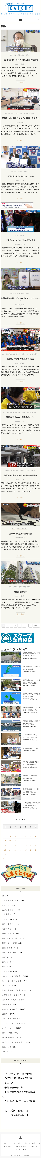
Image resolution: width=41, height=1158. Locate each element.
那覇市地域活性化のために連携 (21, 176)
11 (15, 841)
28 (31, 850)
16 (5, 845)
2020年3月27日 (19, 180)
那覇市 (28, 55)
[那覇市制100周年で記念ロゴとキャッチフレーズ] (20, 279)
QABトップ (25, 1149)
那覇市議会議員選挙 (25, 587)
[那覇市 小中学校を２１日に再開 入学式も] (20, 99)
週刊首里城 (6, 1004)
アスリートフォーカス (11, 1023)
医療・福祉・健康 (20, 412)
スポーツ (6, 919)
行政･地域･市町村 (15, 55)
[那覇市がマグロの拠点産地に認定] (20, 339)
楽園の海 (6, 1014)
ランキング (34, 1146)
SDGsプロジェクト (10, 1037)
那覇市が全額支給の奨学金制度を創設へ (20, 475)
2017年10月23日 (20, 538)
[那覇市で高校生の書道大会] (20, 514)
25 (15, 850)
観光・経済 (5, 354)
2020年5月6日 (19, 122)
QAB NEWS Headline (23, 1155)
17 (10, 845)
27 (25, 850)
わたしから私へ (8, 905)
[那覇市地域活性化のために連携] (20, 157)
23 (5, 850)
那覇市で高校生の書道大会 (20, 533)
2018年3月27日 (19, 479)
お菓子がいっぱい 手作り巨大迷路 (20, 240)
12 (20, 841)
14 (31, 841)
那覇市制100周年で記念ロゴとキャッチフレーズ (20, 299)
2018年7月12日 (19, 363)
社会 (15, 171)
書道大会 (24, 528)
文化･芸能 (6, 948)
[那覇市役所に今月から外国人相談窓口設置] (20, 41)
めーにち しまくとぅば (11, 981)
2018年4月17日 (19, 421)
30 (5, 854)
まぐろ (29, 354)
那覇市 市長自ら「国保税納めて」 (20, 417)
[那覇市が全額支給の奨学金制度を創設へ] (20, 456)
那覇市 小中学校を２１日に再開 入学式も (20, 118)
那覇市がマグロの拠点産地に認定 (20, 359)
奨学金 (28, 470)
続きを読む (20, 82)
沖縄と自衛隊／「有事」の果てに (16, 990)
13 (25, 841)
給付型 (33, 470)
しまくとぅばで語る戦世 (12, 976)
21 (31, 845)
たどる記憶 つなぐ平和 (11, 995)
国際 (4, 967)
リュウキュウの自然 (10, 1018)
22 (36, 845)
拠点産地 (35, 354)
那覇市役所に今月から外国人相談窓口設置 (20, 60)
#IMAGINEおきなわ (11, 1009)
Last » (36, 626)
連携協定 (26, 171)
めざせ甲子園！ (8, 910)
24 (10, 850)
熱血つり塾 (6, 1047)
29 (36, 850)
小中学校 (32, 113)
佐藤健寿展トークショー (31, 748)
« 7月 (2, 858)
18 (15, 845)
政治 (22, 55)
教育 (6, 113)
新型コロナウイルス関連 (15, 113)
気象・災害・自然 (9, 952)
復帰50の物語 (8, 1033)
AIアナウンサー (9, 1028)
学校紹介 (7, 914)
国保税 (29, 412)
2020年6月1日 (19, 64)
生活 (4, 896)
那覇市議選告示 (20, 591)
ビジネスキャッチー (10, 929)
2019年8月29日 (19, 305)
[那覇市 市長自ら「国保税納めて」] (20, 398)
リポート (6, 971)
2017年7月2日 (19, 596)
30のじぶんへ (8, 985)
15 (36, 841)
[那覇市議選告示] (20, 572)
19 (20, 845)
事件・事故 (6, 924)
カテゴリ (14, 1149)
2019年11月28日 (20, 244)
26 (20, 850)
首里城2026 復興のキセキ (13, 1000)
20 (25, 845)
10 (10, 841)
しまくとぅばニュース (11, 900)
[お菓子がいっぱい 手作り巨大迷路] (20, 221)
